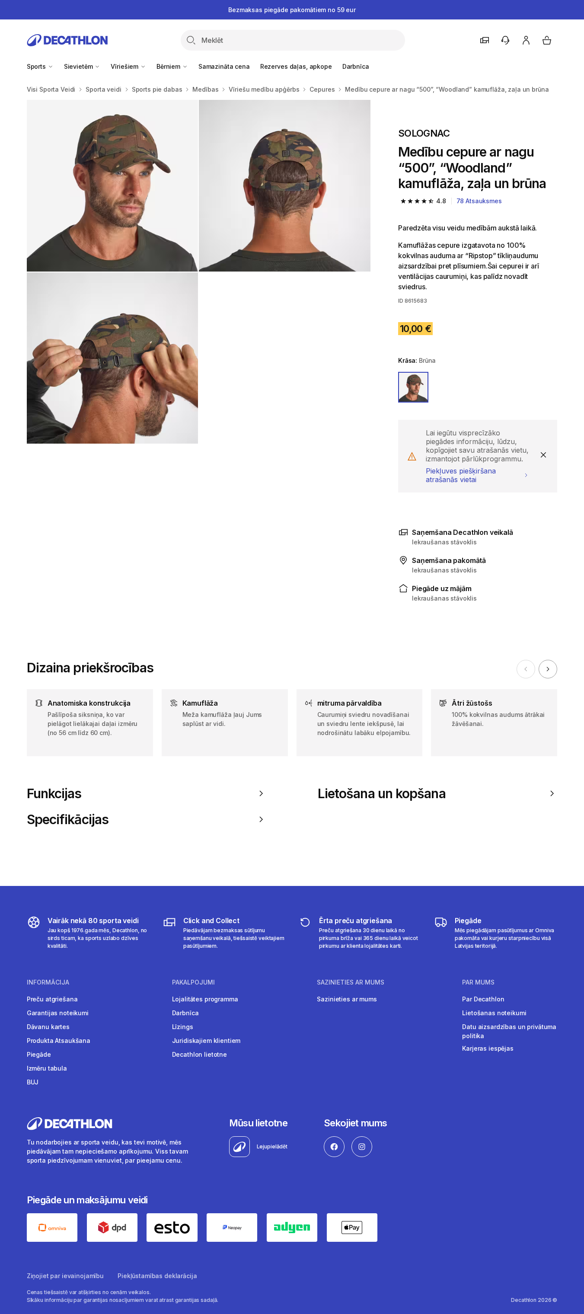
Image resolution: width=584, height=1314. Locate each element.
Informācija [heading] (48, 982)
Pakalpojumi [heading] (193, 982)
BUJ (33, 1082)
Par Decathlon (483, 999)
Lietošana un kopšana (382, 793)
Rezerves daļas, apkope (296, 66)
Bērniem (169, 66)
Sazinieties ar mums (347, 999)
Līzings (182, 1026)
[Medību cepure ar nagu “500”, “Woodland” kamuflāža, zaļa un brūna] (112, 186)
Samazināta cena (224, 66)
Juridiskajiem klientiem (206, 1040)
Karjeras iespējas (488, 1048)
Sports (37, 66)
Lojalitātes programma (205, 999)
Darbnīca (355, 66)
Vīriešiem (125, 66)
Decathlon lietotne (199, 1054)
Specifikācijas (68, 819)
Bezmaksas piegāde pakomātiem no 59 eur (292, 9)
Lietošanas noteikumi (494, 1013)
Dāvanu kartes (48, 1026)
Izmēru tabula (47, 1068)
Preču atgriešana (52, 999)
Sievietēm (79, 66)
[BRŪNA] (413, 387)
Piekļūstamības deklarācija (157, 1275)
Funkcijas (54, 793)
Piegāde (39, 1054)
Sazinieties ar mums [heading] (350, 982)
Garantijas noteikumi (58, 1013)
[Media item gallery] (198, 272)
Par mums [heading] (478, 982)
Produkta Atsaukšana (58, 1040)
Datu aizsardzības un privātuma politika (509, 1031)
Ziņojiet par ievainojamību (65, 1275)
